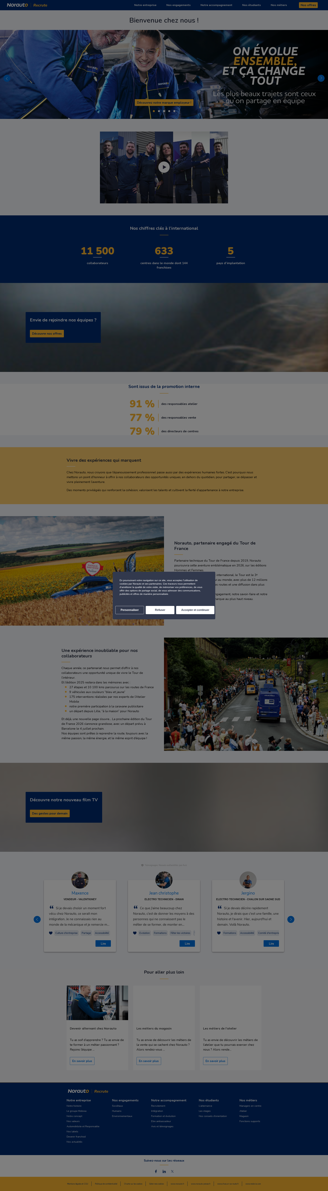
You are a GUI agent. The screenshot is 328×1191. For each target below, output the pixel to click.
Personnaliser (130, 610)
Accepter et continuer (195, 610)
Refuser (160, 610)
